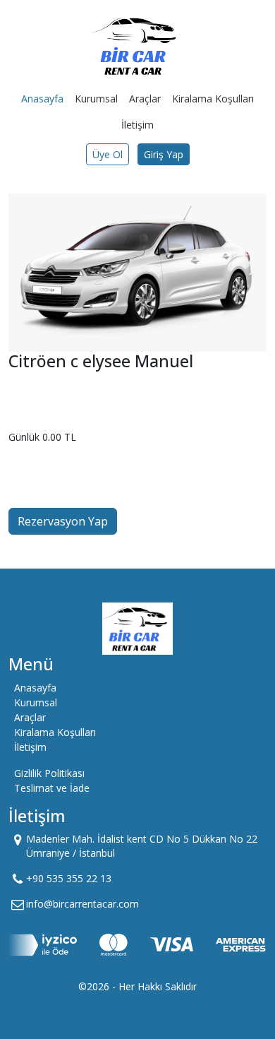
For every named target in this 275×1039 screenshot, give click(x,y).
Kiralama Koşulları (213, 98)
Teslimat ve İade (52, 788)
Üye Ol (107, 154)
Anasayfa (42, 98)
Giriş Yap (163, 154)
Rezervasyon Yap (63, 521)
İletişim (137, 124)
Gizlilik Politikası (49, 773)
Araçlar (145, 98)
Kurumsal (96, 98)
